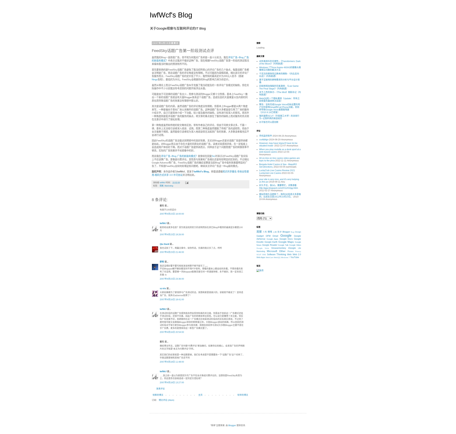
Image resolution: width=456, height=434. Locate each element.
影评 (280, 232)
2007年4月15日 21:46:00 (172, 252)
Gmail (275, 236)
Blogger (286, 232)
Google (286, 235)
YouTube (294, 257)
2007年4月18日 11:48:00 (172, 362)
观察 (162, 186)
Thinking (281, 254)
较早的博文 (242, 395)
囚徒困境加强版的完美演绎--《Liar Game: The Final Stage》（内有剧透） (279, 87)
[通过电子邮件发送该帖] (186, 182)
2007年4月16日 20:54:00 (172, 332)
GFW (268, 236)
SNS (264, 255)
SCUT (258, 255)
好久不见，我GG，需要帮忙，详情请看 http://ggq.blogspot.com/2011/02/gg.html (278, 186)
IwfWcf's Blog (171, 15)
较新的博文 (158, 395)
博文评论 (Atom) (166, 400)
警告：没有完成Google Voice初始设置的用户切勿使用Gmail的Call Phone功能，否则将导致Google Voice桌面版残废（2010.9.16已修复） (279, 108)
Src (213, 156)
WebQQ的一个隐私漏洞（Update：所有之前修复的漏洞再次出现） (279, 99)
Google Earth (271, 242)
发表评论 (160, 389)
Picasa (290, 251)
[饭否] (260, 270)
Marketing (169, 186)
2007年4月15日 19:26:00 (172, 234)
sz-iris (163, 288)
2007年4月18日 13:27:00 (172, 382)
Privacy (298, 251)
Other (282, 251)
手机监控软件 (265, 136)
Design (298, 232)
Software (271, 254)
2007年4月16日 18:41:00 (172, 299)
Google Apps (272, 239)
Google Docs (286, 239)
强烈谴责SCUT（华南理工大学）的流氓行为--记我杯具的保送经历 (279, 117)
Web (289, 254)
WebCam (269, 257)
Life (299, 248)
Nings (155, 79)
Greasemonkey (278, 248)
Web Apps (260, 257)
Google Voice (262, 248)
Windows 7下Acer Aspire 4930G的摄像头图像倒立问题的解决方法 (280, 68)
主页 (200, 395)
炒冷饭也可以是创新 (268, 122)
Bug (292, 232)
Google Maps (286, 241)
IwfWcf (163, 223)
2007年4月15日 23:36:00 (172, 279)
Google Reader (269, 245)
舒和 (162, 262)
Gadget (260, 236)
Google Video (295, 245)
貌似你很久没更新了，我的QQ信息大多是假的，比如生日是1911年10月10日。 (280, 195)
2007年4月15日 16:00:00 (172, 214)
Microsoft (272, 251)
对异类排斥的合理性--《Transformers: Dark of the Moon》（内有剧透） (279, 62)
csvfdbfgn (263, 139)
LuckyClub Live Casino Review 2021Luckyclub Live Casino (277, 171)
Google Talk (283, 245)
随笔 (270, 232)
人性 (265, 232)
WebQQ (277, 257)
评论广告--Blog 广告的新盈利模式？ (179, 156)
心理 (275, 232)
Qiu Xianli (164, 244)
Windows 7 (285, 257)
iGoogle (292, 248)
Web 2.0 (297, 254)
